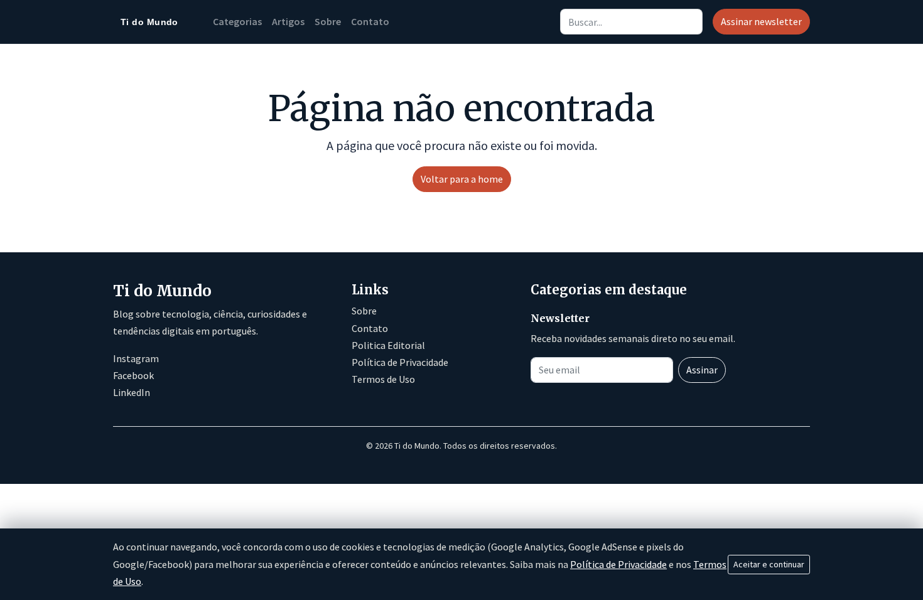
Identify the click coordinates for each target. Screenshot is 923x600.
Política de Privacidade (400, 362)
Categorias (237, 21)
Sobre (328, 21)
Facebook (133, 375)
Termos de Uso (383, 379)
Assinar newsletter (761, 21)
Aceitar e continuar (768, 564)
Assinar (702, 369)
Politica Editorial (388, 345)
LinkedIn (131, 392)
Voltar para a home (462, 179)
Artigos (288, 21)
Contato (370, 21)
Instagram (136, 358)
